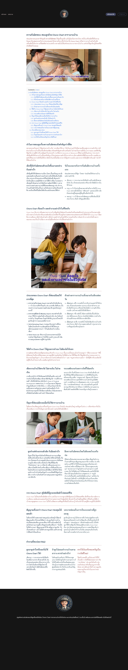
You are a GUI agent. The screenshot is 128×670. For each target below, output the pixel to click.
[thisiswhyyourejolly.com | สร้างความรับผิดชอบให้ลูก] (64, 14)
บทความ (10, 14)
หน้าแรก (3, 14)
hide (37, 90)
